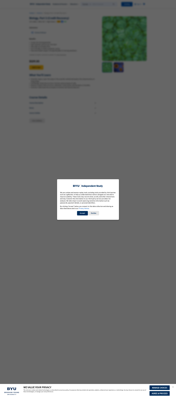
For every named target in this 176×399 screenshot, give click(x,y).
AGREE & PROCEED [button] (160, 393)
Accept (82, 213)
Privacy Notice (84, 208)
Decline (93, 213)
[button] (173, 387)
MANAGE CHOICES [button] (159, 387)
